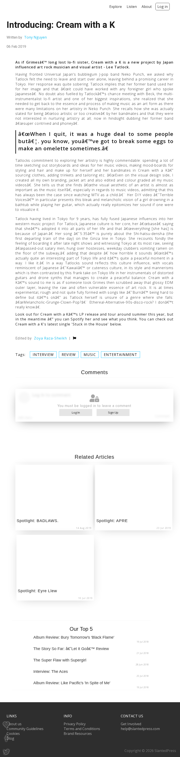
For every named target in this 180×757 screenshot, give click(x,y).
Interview (43, 354)
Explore (115, 6)
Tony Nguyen (35, 37)
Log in (162, 6)
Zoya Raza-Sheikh (50, 338)
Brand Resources (78, 733)
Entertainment (120, 354)
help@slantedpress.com (140, 728)
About (147, 6)
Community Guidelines (25, 728)
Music (90, 354)
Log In (76, 412)
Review (69, 354)
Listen (132, 6)
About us (14, 723)
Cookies (13, 733)
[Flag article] (74, 338)
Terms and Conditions (82, 728)
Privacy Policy (75, 723)
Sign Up (113, 412)
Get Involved (131, 723)
